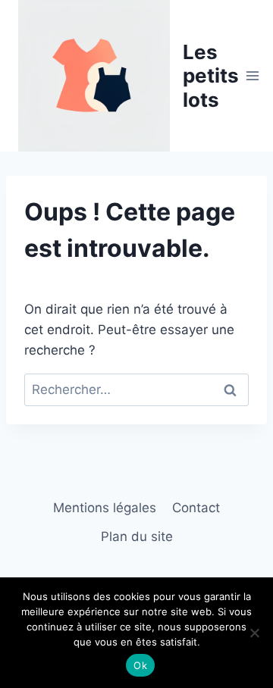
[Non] (254, 632)
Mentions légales (104, 507)
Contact (196, 507)
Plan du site (137, 536)
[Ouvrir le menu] (253, 75)
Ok (140, 665)
